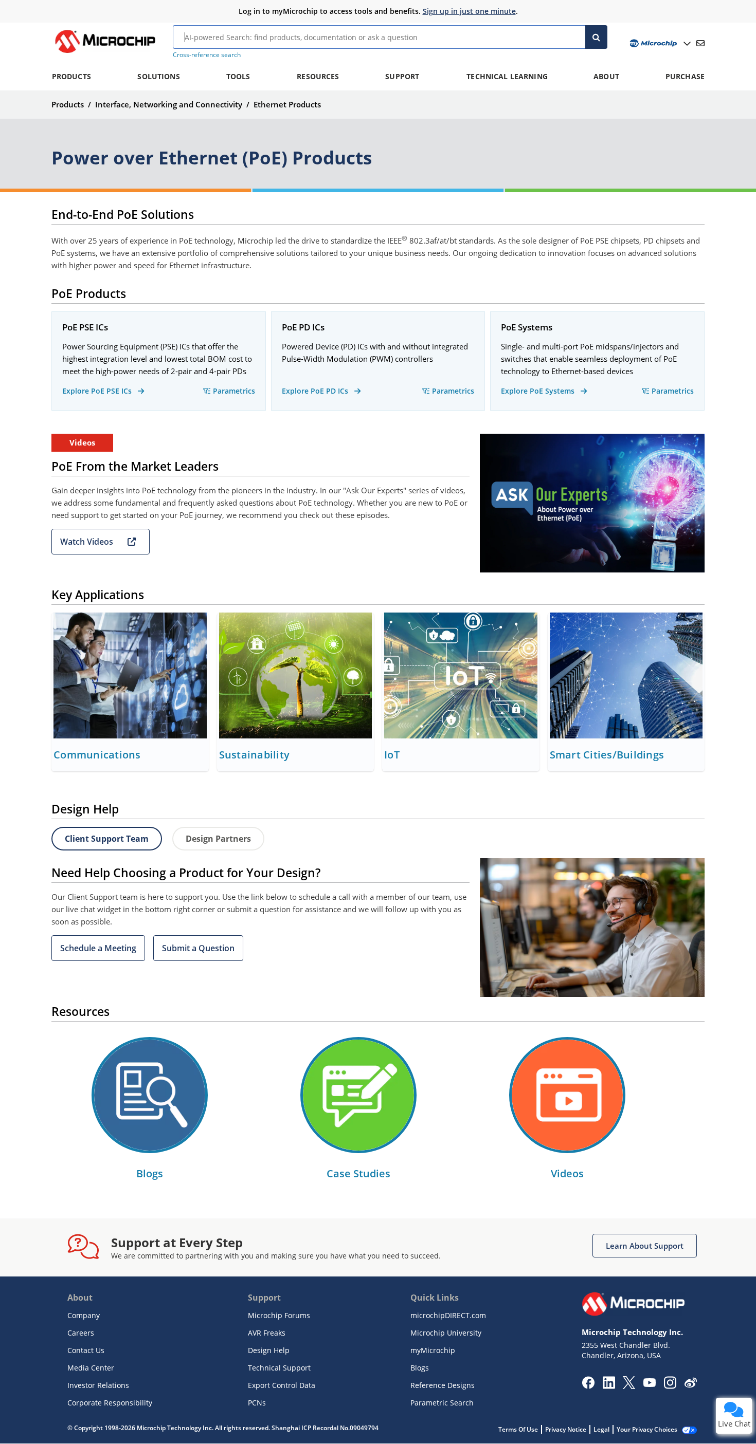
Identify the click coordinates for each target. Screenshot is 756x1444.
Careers (80, 1333)
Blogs (149, 1173)
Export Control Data (281, 1385)
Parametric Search (442, 1403)
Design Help (269, 1350)
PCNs (257, 1403)
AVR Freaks (266, 1333)
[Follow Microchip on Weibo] (690, 1385)
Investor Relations (98, 1385)
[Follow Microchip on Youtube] (649, 1384)
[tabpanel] (378, 927)
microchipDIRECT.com (448, 1315)
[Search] (596, 37)
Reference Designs (442, 1385)
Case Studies (358, 1173)
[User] (659, 43)
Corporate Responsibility (109, 1403)
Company (83, 1315)
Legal (601, 1429)
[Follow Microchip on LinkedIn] (608, 1386)
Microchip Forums (279, 1315)
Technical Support (279, 1368)
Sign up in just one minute (469, 11)
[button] (100, 541)
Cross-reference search (207, 54)
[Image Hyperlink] (104, 53)
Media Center (90, 1368)
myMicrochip (432, 1350)
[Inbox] (700, 43)
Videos (567, 1173)
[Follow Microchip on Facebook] (588, 1386)
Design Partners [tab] (218, 838)
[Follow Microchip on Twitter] (629, 1386)
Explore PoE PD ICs (316, 391)
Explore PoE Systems (539, 391)
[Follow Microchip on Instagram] (669, 1386)
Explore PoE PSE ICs (98, 391)
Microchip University (445, 1333)
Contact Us (85, 1350)
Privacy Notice (565, 1429)
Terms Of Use (518, 1429)
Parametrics (234, 391)
